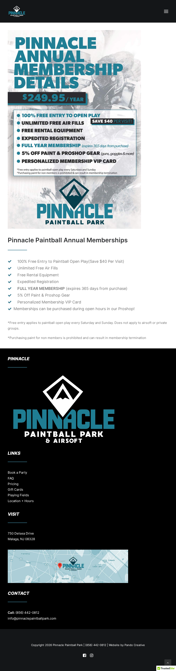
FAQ (11, 478)
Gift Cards (15, 489)
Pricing (13, 484)
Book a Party (17, 472)
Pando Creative (134, 645)
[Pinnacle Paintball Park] (17, 11)
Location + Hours (21, 501)
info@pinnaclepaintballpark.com (32, 618)
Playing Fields (18, 495)
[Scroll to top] (167, 662)
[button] (166, 11)
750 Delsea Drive (21, 533)
